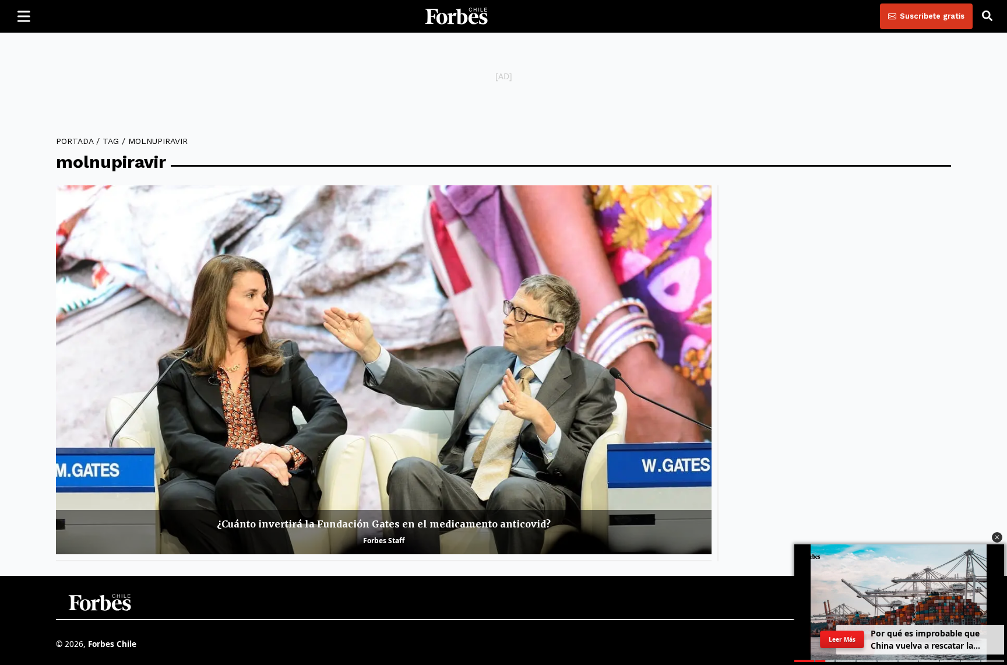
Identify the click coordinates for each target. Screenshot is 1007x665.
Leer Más (842, 639)
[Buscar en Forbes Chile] (987, 16)
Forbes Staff (383, 541)
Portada (74, 141)
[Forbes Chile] (456, 16)
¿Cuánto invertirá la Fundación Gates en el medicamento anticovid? (384, 524)
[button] (997, 537)
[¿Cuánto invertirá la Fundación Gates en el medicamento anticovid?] (384, 369)
